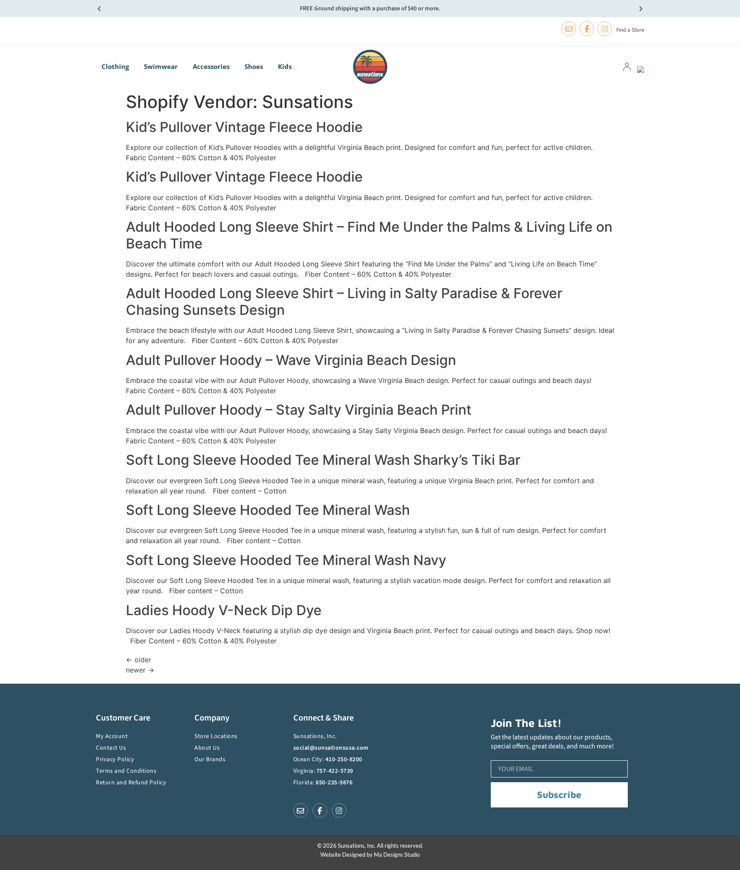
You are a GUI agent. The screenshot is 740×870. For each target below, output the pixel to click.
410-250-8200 (343, 759)
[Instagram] (604, 28)
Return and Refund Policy (131, 782)
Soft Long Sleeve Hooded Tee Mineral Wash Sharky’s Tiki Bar (323, 459)
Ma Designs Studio (397, 854)
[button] (99, 9)
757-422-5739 (334, 771)
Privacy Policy (115, 759)
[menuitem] (117, 66)
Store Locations (216, 736)
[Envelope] (568, 28)
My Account (112, 736)
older (138, 659)
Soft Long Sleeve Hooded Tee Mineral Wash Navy (286, 560)
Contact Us (111, 748)
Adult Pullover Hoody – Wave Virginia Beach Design (291, 360)
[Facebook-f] (586, 28)
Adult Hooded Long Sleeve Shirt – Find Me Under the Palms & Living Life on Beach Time (369, 234)
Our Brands (209, 759)
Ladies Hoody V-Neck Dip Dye (224, 610)
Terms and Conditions (126, 771)
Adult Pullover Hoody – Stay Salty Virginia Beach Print (298, 409)
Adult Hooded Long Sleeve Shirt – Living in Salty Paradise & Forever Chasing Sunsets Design (344, 301)
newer (140, 670)
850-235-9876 (334, 782)
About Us (207, 748)
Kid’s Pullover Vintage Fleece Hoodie (244, 127)
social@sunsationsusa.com (331, 748)
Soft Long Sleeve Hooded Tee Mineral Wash (268, 510)
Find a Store (630, 30)
